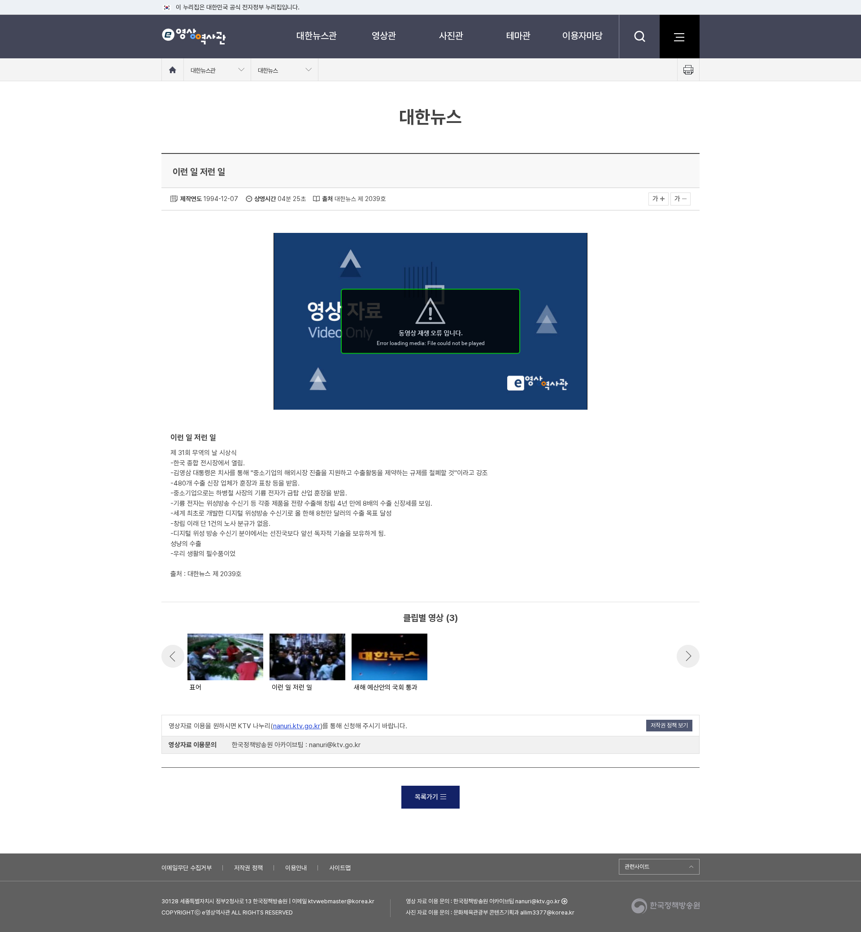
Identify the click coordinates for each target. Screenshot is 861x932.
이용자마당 (582, 35)
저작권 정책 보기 (669, 725)
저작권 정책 (248, 867)
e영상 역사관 (193, 36)
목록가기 (426, 797)
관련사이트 (637, 866)
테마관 (518, 35)
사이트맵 (340, 867)
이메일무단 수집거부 (186, 867)
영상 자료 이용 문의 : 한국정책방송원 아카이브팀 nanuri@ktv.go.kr (483, 901)
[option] (225, 663)
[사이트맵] (679, 36)
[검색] (639, 36)
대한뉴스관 (316, 35)
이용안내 (296, 867)
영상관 (384, 35)
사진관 (451, 35)
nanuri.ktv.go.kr (296, 726)
